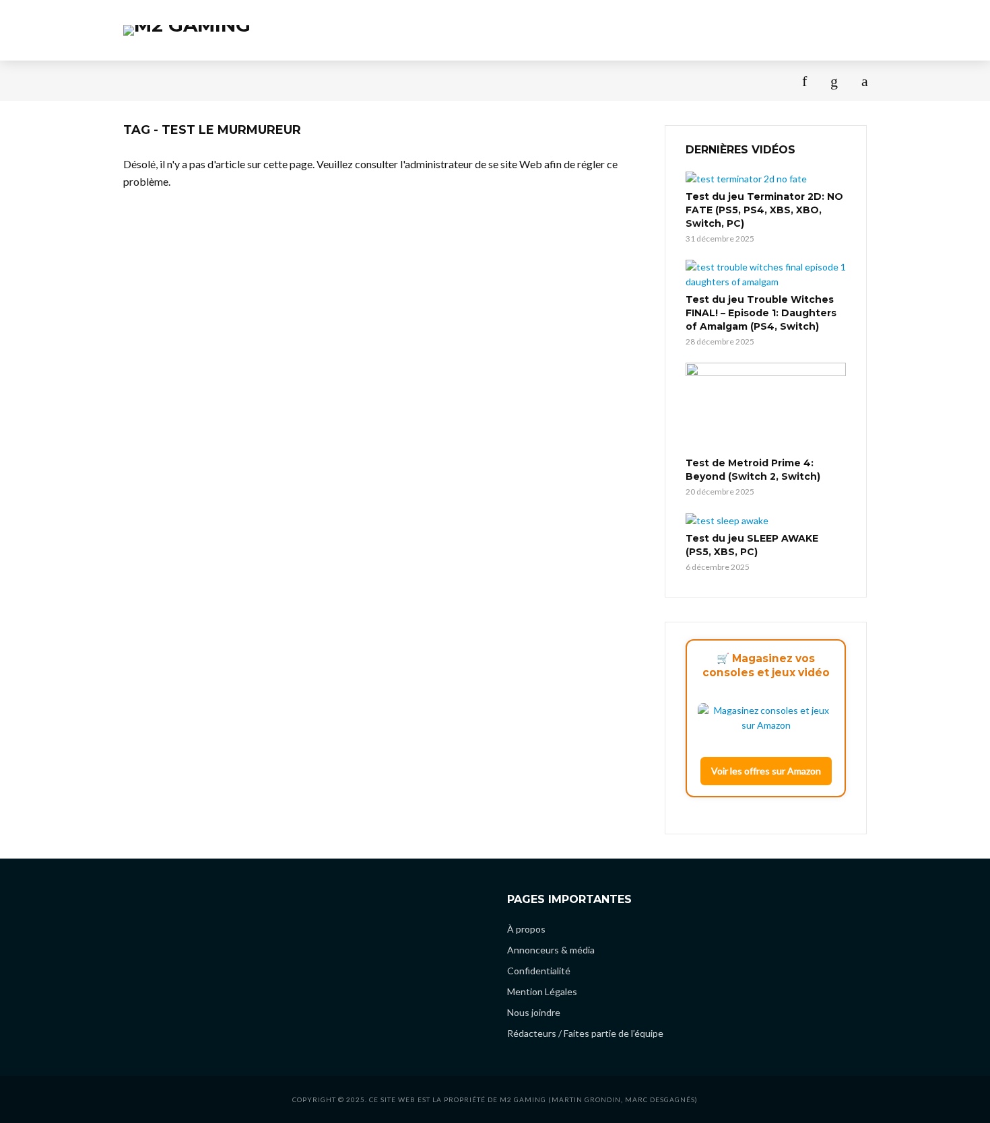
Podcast (270, 80)
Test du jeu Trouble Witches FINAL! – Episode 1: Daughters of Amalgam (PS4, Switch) (761, 312)
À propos (666, 80)
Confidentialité (538, 970)
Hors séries (433, 80)
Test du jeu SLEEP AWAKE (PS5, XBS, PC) (752, 545)
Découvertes (348, 80)
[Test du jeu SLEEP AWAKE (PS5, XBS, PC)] (766, 520)
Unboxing (509, 80)
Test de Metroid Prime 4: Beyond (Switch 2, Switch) (753, 469)
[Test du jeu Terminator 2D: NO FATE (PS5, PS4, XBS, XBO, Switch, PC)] (766, 178)
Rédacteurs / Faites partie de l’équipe (585, 1033)
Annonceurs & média (551, 949)
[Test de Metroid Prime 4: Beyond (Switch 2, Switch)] (766, 408)
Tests (138, 80)
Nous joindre (533, 1012)
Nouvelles (200, 80)
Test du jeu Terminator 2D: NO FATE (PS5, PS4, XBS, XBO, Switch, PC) (764, 209)
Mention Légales (542, 991)
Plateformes (588, 80)
